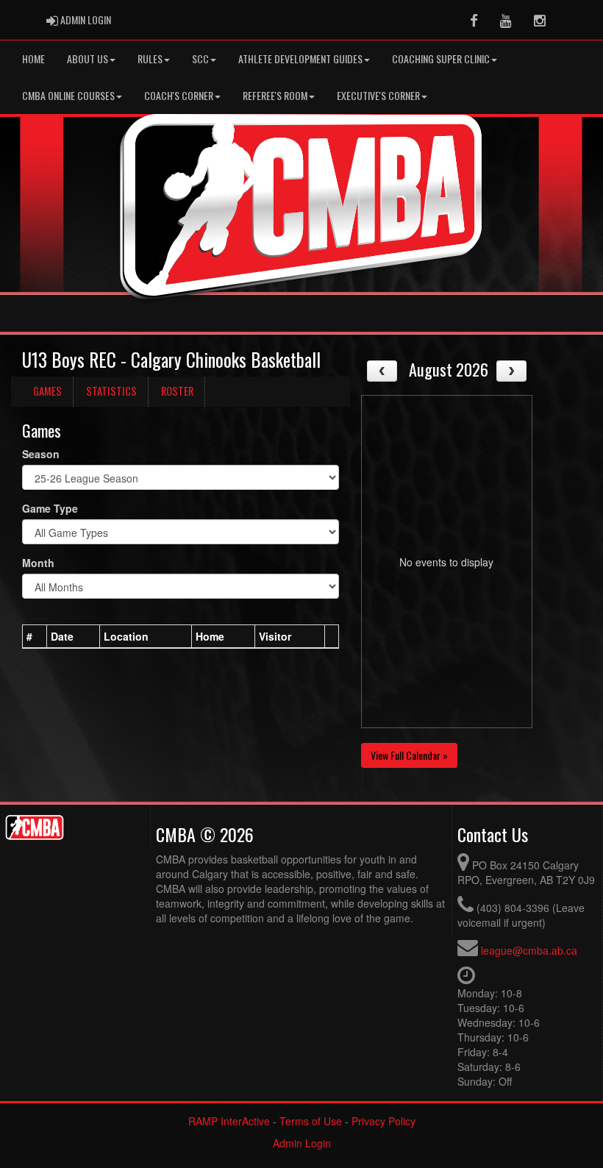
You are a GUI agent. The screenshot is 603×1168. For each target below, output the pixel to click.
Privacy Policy (383, 1121)
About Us (87, 58)
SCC (200, 58)
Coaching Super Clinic (441, 58)
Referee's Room (275, 95)
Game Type (50, 508)
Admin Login (302, 1143)
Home (33, 58)
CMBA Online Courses (68, 95)
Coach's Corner (178, 95)
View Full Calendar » (409, 755)
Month (38, 562)
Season (41, 453)
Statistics (111, 391)
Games (47, 391)
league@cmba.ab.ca (529, 950)
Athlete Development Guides (300, 58)
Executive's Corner (378, 95)
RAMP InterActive (229, 1121)
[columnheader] (35, 637)
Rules (150, 58)
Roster (177, 391)
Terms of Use (310, 1121)
